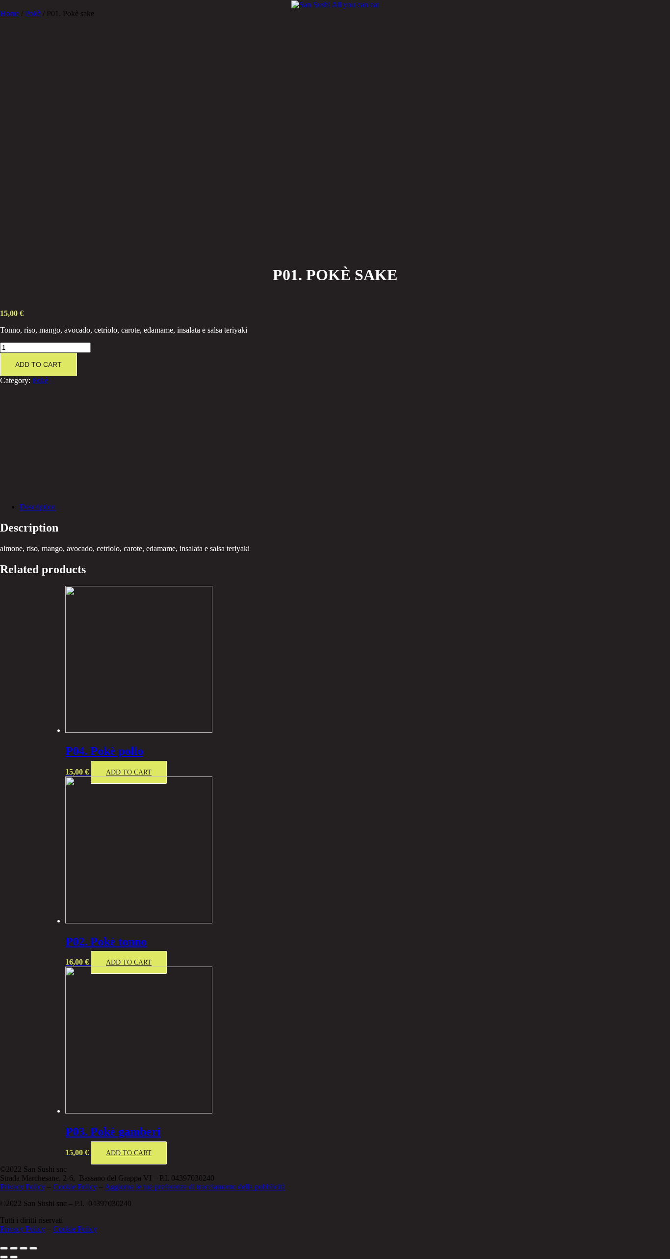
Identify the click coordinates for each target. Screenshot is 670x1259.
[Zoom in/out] (33, 1248)
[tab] (345, 507)
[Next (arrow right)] (14, 1257)
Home (9, 13)
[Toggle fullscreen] (23, 1248)
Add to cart (38, 364)
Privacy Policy (22, 1187)
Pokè (33, 13)
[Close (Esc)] (4, 1248)
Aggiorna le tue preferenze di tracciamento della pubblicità (194, 1187)
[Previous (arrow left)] (4, 1257)
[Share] (14, 1248)
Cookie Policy (75, 1187)
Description (37, 507)
